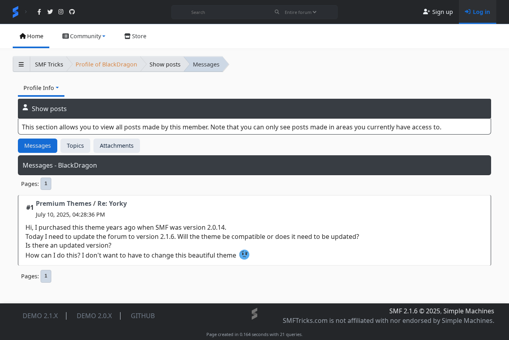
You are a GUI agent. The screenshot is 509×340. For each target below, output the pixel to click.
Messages (37, 145)
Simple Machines (468, 311)
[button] (83, 36)
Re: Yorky (112, 203)
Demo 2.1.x (40, 315)
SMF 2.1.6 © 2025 (414, 311)
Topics (75, 145)
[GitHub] (72, 12)
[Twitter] (50, 12)
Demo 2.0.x (94, 315)
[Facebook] (39, 12)
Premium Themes (63, 203)
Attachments (117, 145)
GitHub (143, 315)
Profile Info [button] (38, 88)
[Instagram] (61, 12)
